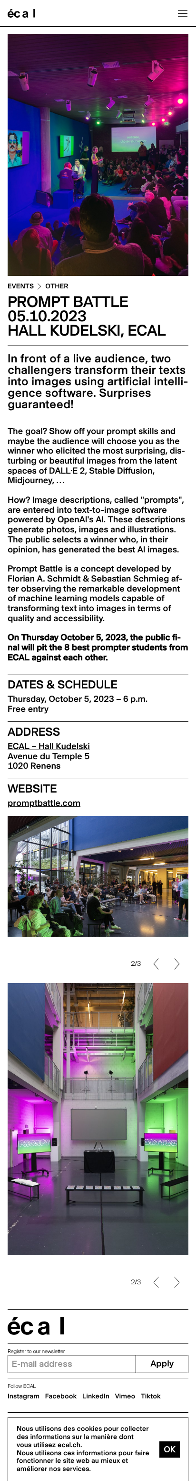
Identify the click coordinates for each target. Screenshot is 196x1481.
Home (21, 13)
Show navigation (182, 13)
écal (36, 1326)
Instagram (23, 1396)
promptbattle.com (44, 803)
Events (21, 286)
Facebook (61, 1396)
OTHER (56, 286)
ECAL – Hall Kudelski (49, 746)
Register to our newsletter (36, 1351)
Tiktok (151, 1396)
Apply (162, 1364)
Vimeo (125, 1396)
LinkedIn (95, 1396)
